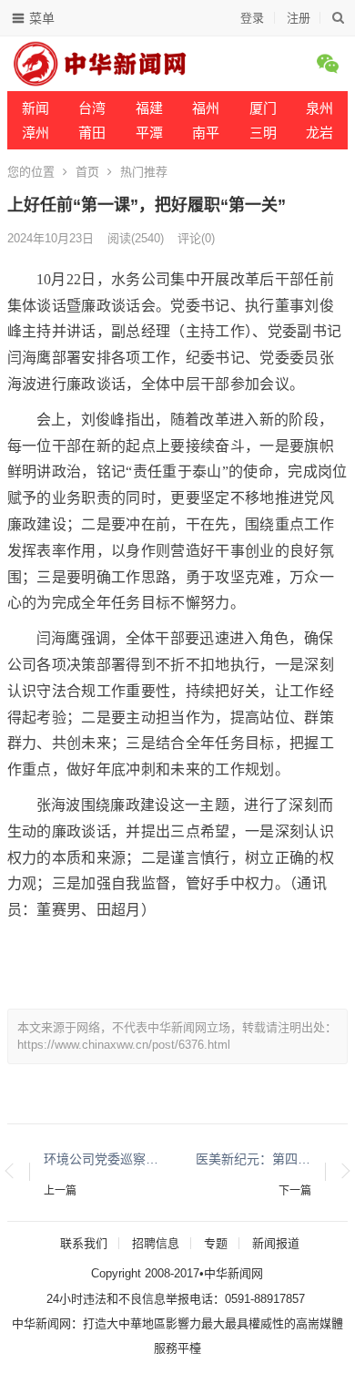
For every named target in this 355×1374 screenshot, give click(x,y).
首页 (87, 172)
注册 (298, 18)
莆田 (92, 132)
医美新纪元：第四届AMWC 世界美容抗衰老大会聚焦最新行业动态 (253, 1159)
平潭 (149, 132)
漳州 (35, 132)
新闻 (35, 108)
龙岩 (319, 132)
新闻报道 (275, 1243)
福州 (205, 108)
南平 (205, 132)
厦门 (263, 108)
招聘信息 (155, 1243)
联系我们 (83, 1243)
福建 (149, 108)
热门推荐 (143, 172)
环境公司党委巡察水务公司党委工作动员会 (101, 1159)
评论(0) (196, 238)
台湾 (92, 108)
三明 (263, 132)
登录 (252, 18)
